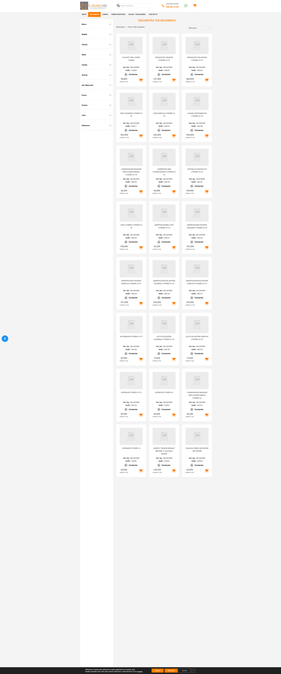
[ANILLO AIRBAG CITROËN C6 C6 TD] (131, 213)
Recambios (94, 14)
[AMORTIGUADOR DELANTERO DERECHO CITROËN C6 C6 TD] (197, 268)
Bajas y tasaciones (137, 14)
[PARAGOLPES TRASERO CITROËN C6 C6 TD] (164, 45)
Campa (105, 14)
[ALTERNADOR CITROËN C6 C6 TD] (131, 324)
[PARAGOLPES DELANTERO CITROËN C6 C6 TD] (197, 45)
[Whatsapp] (186, 6)
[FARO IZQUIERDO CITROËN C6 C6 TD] (131, 101)
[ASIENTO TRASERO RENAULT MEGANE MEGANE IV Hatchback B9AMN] (164, 436)
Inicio (84, 14)
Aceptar (157, 670)
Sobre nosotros (118, 14)
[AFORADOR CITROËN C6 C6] (164, 380)
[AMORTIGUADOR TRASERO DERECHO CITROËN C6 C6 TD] (131, 268)
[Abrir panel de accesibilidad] (5, 338)
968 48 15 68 (172, 6)
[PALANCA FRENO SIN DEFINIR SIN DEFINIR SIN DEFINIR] (197, 436)
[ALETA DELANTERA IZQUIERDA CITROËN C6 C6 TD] (164, 324)
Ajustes (184, 670)
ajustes (139, 672)
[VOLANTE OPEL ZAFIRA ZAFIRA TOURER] (131, 45)
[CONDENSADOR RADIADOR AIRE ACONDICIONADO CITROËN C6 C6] (197, 380)
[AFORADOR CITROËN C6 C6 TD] (131, 380)
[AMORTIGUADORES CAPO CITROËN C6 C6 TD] (164, 213)
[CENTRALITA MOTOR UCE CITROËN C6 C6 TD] (197, 157)
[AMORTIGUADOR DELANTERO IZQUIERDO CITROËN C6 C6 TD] (164, 268)
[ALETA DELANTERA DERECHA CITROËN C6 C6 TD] (197, 324)
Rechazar (171, 670)
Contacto (153, 14)
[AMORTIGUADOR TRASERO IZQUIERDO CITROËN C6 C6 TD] (197, 213)
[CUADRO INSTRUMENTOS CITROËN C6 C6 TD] (197, 101)
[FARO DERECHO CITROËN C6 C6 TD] (164, 101)
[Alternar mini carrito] (194, 5)
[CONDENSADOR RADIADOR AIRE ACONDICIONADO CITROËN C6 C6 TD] (131, 157)
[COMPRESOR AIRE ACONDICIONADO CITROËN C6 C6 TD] (164, 157)
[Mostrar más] (110, 24)
